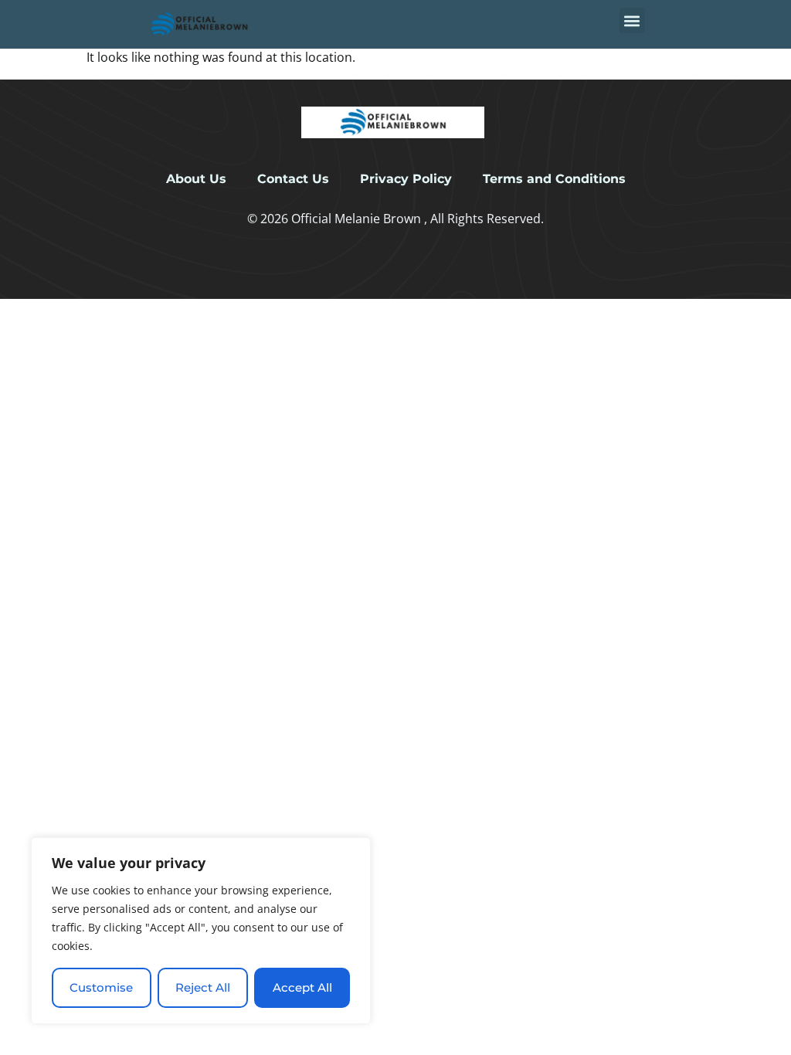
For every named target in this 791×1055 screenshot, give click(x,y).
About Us (196, 178)
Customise (101, 987)
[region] (201, 930)
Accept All (302, 987)
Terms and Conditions (554, 178)
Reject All (202, 987)
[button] (632, 20)
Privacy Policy (406, 178)
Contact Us (293, 178)
